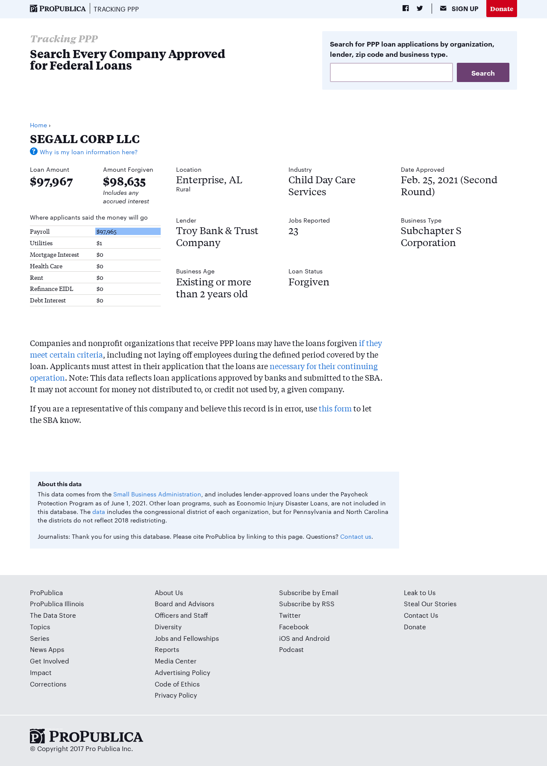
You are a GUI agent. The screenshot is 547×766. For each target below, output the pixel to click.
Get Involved (49, 660)
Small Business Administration (157, 494)
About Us (169, 592)
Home (38, 124)
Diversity (168, 626)
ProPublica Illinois (57, 603)
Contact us (355, 536)
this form (335, 408)
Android (317, 638)
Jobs (161, 638)
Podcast (291, 649)
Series (39, 638)
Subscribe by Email (308, 592)
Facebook (294, 626)
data (98, 511)
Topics (40, 626)
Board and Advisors (184, 603)
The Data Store (53, 614)
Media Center (176, 660)
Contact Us (421, 614)
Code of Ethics (177, 683)
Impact (41, 672)
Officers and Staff (181, 614)
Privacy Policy (176, 694)
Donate (501, 8)
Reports (167, 649)
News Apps (47, 649)
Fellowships (201, 638)
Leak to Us (419, 592)
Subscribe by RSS (307, 603)
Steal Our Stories (430, 603)
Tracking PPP (116, 8)
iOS (284, 638)
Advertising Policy (182, 672)
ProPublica (46, 592)
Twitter (290, 614)
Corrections (48, 683)
